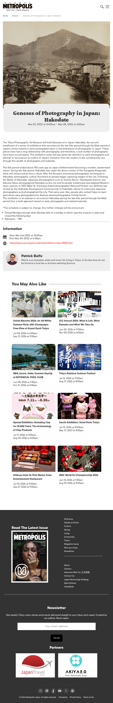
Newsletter (69, 551)
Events (15, 15)
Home (5, 15)
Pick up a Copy (71, 547)
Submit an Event (71, 522)
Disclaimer (63, 697)
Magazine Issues (71, 544)
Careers (67, 568)
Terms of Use (88, 697)
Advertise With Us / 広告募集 (77, 572)
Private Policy (75, 697)
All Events (68, 519)
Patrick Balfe (31, 256)
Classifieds (69, 586)
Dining (67, 530)
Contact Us (69, 576)
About (67, 565)
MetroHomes (70, 583)
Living (66, 533)
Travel (67, 540)
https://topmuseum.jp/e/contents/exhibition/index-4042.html (41, 243)
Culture (67, 526)
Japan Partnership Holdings (76, 579)
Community (69, 537)
